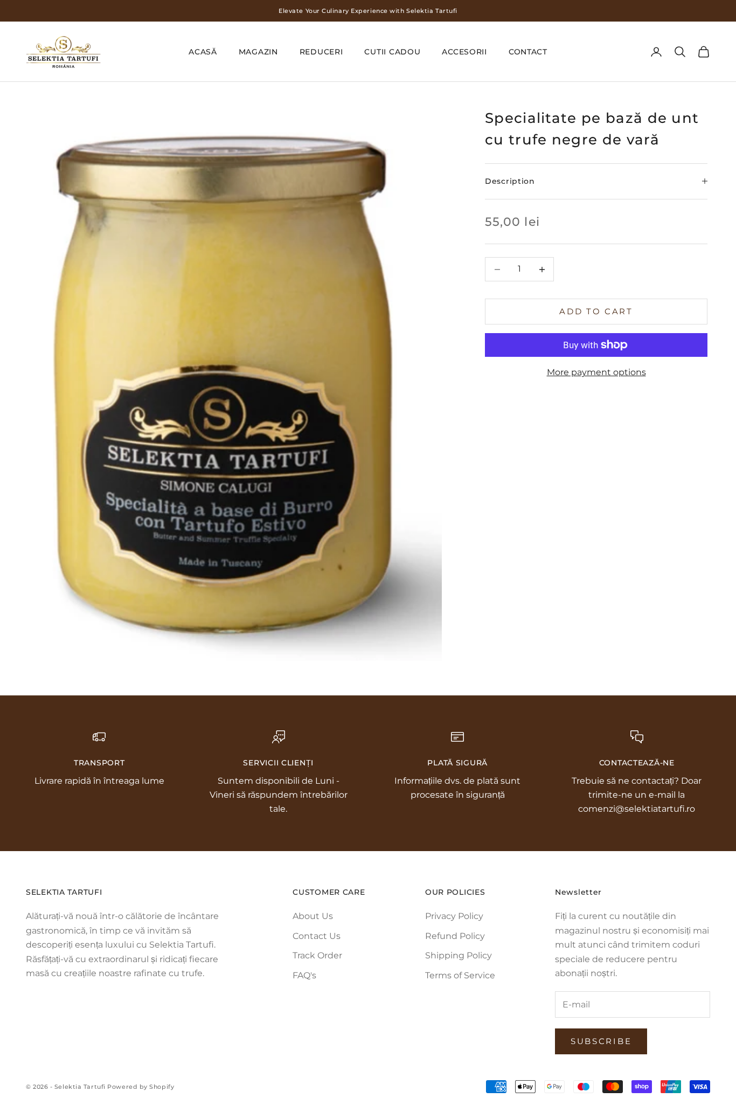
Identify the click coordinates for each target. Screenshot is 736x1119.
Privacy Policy (454, 916)
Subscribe (601, 1041)
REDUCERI (321, 52)
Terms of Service (460, 975)
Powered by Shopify (140, 1086)
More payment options (596, 372)
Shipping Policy (458, 955)
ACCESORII (464, 52)
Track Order (317, 955)
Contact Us (317, 936)
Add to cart (596, 311)
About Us (313, 916)
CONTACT (528, 52)
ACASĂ (203, 52)
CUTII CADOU (392, 52)
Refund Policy (455, 936)
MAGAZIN (258, 52)
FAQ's (304, 975)
